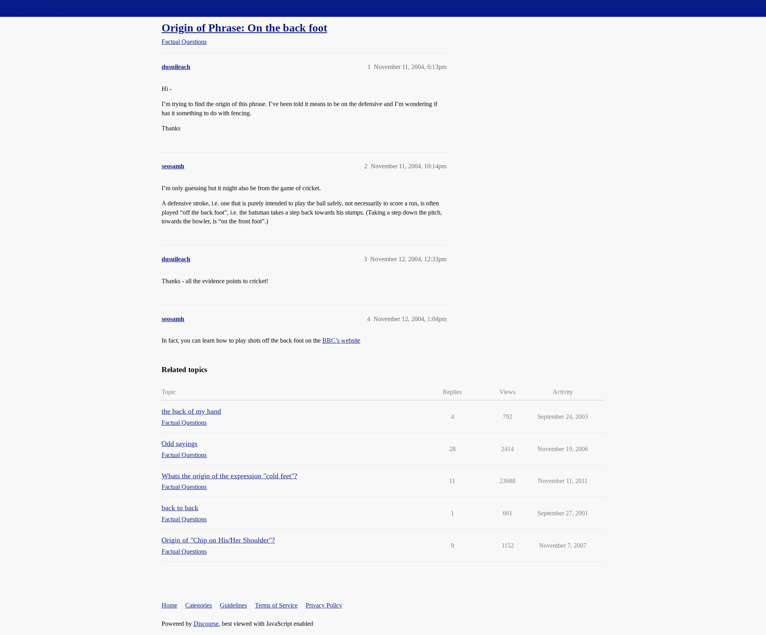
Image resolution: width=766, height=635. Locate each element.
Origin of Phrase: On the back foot (244, 28)
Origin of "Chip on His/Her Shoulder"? (218, 540)
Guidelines (233, 605)
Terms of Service (276, 605)
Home (169, 605)
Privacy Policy (324, 605)
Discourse (206, 623)
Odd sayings (179, 444)
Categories (198, 605)
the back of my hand (191, 411)
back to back (180, 508)
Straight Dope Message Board (42, 8)
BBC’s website (341, 340)
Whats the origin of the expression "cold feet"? (229, 476)
